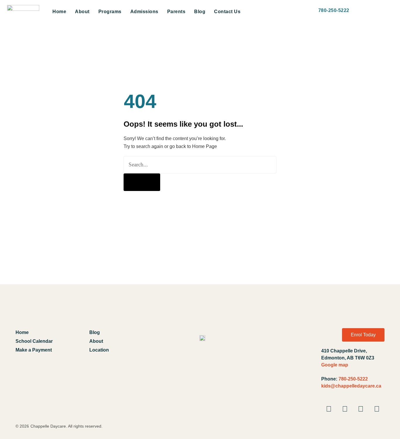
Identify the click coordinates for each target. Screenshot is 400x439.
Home (59, 11)
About (82, 11)
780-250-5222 (353, 378)
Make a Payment (34, 349)
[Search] (142, 182)
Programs (110, 11)
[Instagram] (360, 408)
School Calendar (34, 341)
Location (99, 349)
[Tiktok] (376, 408)
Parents (176, 11)
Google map (334, 364)
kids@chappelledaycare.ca (351, 385)
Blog (199, 11)
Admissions (144, 11)
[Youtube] (345, 408)
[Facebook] (328, 408)
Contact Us (227, 11)
